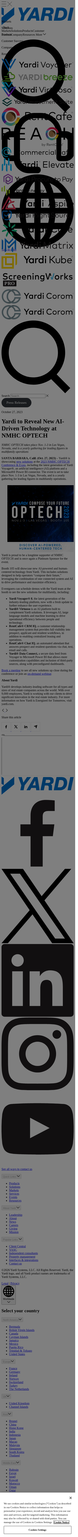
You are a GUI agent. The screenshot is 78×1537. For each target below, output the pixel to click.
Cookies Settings (37, 1529)
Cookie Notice (61, 1522)
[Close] (70, 1498)
